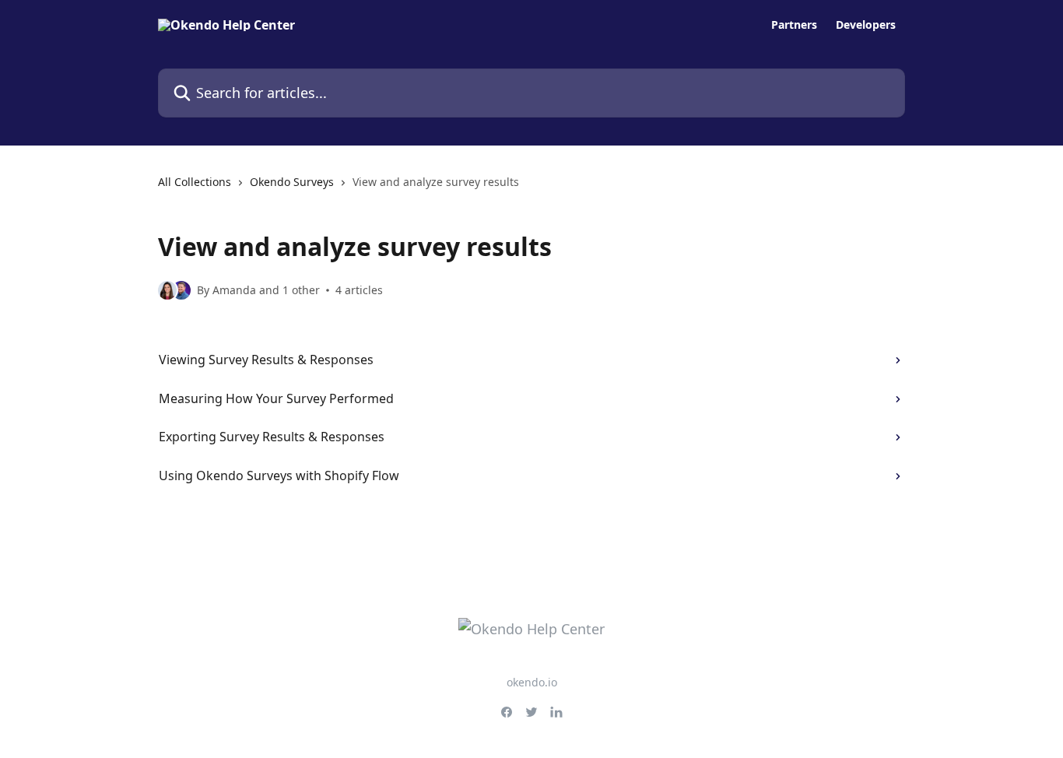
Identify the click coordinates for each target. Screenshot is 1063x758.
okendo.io (532, 682)
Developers (866, 24)
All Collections (194, 181)
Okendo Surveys (292, 181)
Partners (794, 24)
